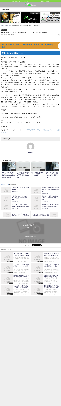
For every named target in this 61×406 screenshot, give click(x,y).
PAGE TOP (58, 392)
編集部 (30, 152)
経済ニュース (4, 29)
